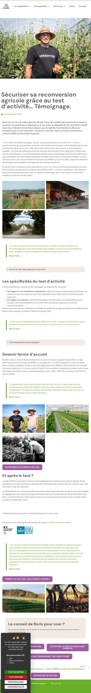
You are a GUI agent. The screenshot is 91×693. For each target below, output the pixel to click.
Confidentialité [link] (16, 687)
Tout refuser (16, 677)
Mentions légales (39, 683)
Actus (72, 6)
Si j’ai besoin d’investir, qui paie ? (25, 342)
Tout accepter (15, 672)
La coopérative (21, 6)
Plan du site (56, 683)
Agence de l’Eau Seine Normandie (56, 522)
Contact (83, 6)
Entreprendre (40, 6)
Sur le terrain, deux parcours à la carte (28, 269)
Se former (58, 6)
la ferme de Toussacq (50, 167)
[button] (45, 269)
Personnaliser (15, 682)
